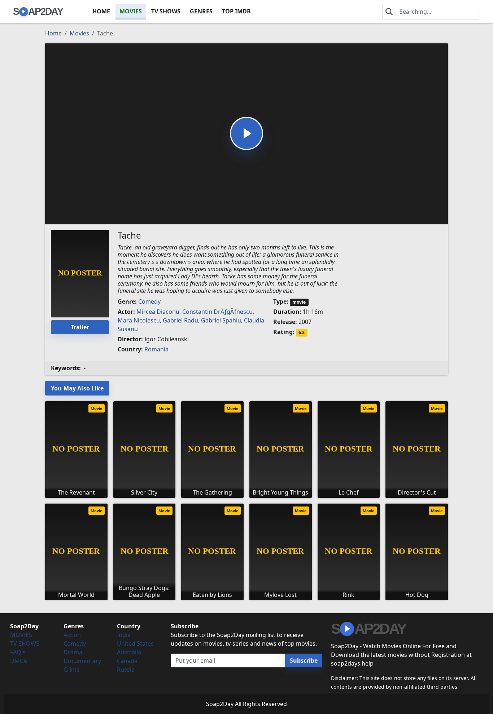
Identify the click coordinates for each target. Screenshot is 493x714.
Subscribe (304, 660)
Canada (127, 661)
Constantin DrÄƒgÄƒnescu (217, 312)
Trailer (80, 327)
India (124, 635)
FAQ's (18, 652)
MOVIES (130, 11)
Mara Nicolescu (139, 320)
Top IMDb (236, 11)
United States (135, 643)
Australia (129, 652)
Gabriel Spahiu (221, 320)
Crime (72, 670)
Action (72, 635)
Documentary (82, 661)
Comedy (149, 301)
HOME (101, 11)
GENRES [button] (201, 11)
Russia (126, 670)
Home (53, 33)
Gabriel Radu (180, 320)
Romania (156, 349)
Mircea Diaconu (157, 312)
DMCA (18, 661)
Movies (79, 33)
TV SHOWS (165, 11)
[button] (246, 133)
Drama (73, 652)
